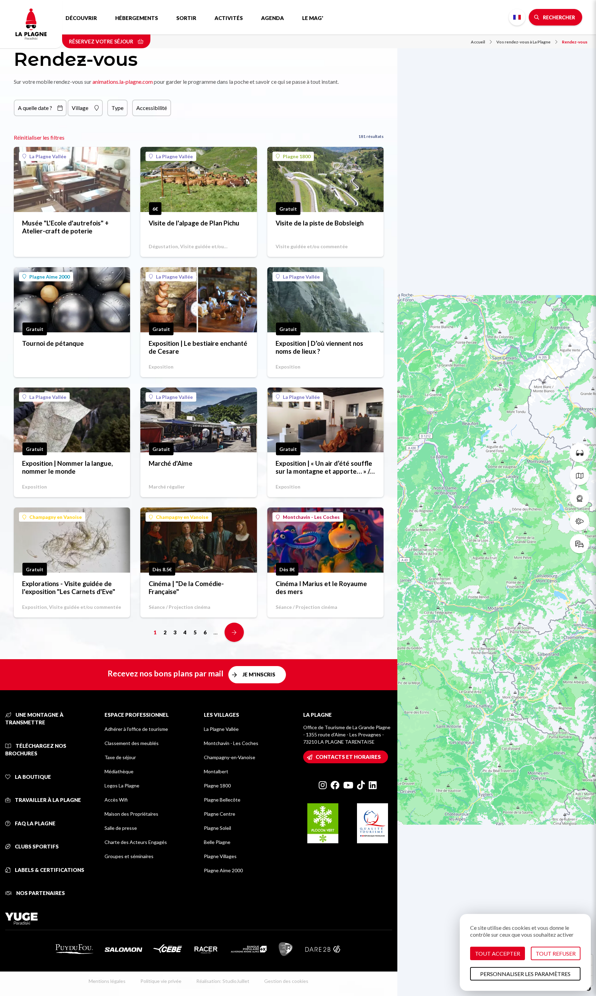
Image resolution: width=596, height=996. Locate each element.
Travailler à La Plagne (47, 800)
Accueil (478, 41)
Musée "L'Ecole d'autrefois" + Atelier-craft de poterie (65, 227)
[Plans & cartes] (579, 475)
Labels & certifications (49, 870)
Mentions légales (107, 981)
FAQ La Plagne (35, 823)
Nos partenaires (40, 893)
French (517, 17)
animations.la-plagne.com (122, 81)
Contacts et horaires (348, 757)
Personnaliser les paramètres (525, 973)
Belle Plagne (217, 842)
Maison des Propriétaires (131, 814)
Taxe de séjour (120, 757)
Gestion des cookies (286, 981)
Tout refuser (556, 953)
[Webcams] (579, 498)
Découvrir (81, 18)
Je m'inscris (258, 674)
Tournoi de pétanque (53, 343)
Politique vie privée (160, 981)
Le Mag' (312, 18)
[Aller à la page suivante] (234, 632)
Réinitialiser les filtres (39, 137)
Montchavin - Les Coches (311, 517)
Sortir (186, 18)
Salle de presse (121, 828)
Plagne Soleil (217, 828)
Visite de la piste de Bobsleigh (320, 223)
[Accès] (579, 543)
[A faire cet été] (579, 452)
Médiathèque (119, 771)
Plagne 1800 (296, 156)
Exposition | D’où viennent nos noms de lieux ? (319, 347)
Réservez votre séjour (101, 41)
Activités (229, 18)
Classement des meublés (132, 743)
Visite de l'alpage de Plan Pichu (194, 223)
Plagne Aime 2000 (49, 277)
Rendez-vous (574, 41)
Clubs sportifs (36, 846)
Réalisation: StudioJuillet (222, 981)
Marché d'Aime (170, 463)
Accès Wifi (116, 800)
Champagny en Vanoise (55, 517)
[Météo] (579, 521)
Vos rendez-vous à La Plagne (523, 41)
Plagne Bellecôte (222, 800)
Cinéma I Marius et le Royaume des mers (321, 587)
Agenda (272, 18)
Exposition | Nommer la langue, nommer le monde (67, 467)
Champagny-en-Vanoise (229, 757)
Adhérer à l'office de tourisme (136, 729)
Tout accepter (497, 953)
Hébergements (136, 18)
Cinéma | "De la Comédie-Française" (186, 587)
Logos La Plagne (122, 785)
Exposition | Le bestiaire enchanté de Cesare (198, 347)
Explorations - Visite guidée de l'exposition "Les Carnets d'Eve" (68, 587)
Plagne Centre (219, 814)
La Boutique (32, 777)
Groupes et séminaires (129, 856)
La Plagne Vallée (47, 156)
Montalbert (216, 771)
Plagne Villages (220, 856)
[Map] (496, 498)
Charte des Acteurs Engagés (136, 842)
